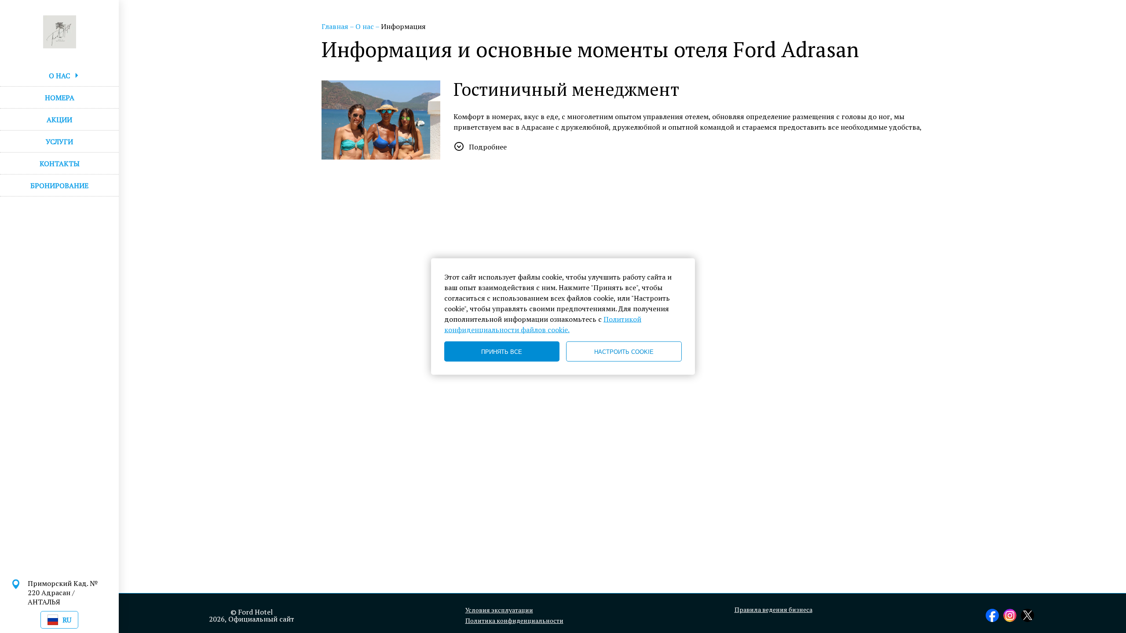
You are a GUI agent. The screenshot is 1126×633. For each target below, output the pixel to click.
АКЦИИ (59, 119)
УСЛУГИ (59, 141)
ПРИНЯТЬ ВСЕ (501, 351)
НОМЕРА (59, 97)
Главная (336, 26)
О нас (365, 26)
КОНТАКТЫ (60, 163)
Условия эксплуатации (499, 610)
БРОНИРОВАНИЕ (59, 185)
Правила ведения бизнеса (773, 610)
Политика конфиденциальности (514, 621)
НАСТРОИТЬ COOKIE (624, 351)
